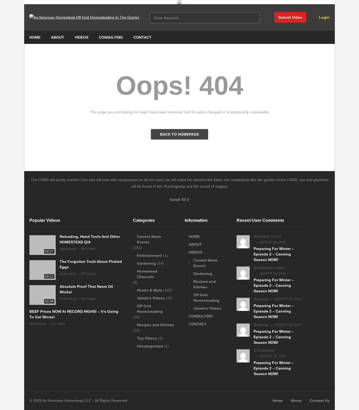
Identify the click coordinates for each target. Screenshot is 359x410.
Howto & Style (149, 290)
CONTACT (142, 37)
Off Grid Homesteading (150, 309)
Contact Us (320, 400)
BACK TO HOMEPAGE (179, 134)
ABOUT (57, 37)
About (296, 400)
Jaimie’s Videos (207, 308)
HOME (34, 37)
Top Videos (147, 338)
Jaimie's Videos (151, 298)
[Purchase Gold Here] (179, 3)
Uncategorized (150, 346)
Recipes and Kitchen (155, 325)
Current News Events (149, 239)
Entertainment (149, 255)
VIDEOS (81, 37)
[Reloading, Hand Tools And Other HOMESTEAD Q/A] (42, 245)
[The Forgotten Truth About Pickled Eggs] (42, 270)
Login (324, 17)
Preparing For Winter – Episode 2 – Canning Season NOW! (274, 254)
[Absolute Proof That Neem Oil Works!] (42, 295)
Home (278, 400)
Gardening (146, 263)
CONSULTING (111, 37)
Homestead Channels (147, 274)
